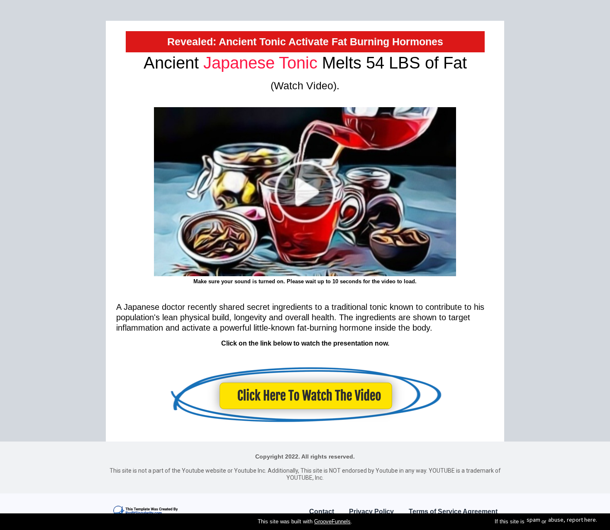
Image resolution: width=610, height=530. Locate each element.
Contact (321, 511)
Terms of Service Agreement (453, 511)
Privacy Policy (371, 511)
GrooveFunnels (332, 521)
